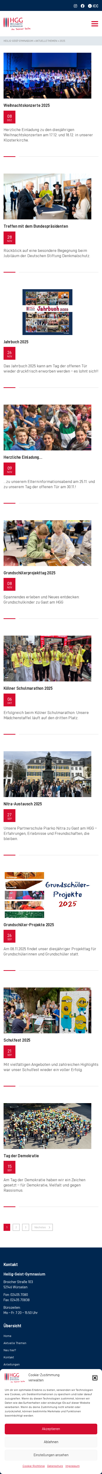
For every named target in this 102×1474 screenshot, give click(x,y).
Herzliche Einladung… (23, 457)
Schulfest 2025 (17, 1040)
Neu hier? (10, 1350)
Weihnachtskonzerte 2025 (27, 105)
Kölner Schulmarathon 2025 (28, 688)
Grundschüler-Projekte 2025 (29, 925)
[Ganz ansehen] (47, 76)
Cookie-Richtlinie (34, 1466)
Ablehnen (51, 1442)
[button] (95, 1377)
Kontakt (9, 1357)
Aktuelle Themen (15, 1343)
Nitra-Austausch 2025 (23, 804)
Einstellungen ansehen (51, 1455)
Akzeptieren (51, 1429)
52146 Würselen (16, 1287)
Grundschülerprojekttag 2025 (30, 573)
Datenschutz (55, 1466)
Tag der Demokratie (21, 1156)
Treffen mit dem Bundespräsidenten (36, 226)
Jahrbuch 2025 (16, 342)
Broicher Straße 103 (18, 1282)
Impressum (72, 1466)
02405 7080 (19, 1295)
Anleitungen (12, 1364)
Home (7, 1335)
